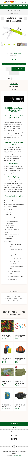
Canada (8, 297)
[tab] (14, 83)
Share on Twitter (12, 78)
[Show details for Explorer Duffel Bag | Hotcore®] (20, 349)
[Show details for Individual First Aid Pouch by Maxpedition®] (20, 395)
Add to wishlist (10, 73)
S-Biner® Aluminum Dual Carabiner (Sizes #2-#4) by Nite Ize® (20, 337)
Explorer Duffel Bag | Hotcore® (20, 359)
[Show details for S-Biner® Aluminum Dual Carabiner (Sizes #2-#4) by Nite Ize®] (20, 326)
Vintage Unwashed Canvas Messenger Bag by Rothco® (19, 383)
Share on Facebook (16, 78)
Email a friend (17, 73)
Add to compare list (14, 73)
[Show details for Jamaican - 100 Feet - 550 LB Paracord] (7, 326)
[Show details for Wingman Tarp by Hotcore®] (7, 372)
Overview (14, 83)
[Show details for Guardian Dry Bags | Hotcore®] (7, 349)
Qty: (3, 68)
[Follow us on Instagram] (12, 446)
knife (16, 297)
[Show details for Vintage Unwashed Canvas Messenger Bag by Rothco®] (20, 372)
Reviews (14, 90)
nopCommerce (17, 455)
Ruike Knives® (17, 53)
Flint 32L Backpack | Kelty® (7, 405)
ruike (8, 300)
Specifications (14, 86)
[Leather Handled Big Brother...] (25, 18)
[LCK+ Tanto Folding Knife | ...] (2, 18)
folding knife (8, 298)
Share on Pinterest (19, 78)
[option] (3, 44)
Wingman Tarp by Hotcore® (6, 382)
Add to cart (18, 68)
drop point (15, 300)
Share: (9, 78)
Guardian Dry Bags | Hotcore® (7, 359)
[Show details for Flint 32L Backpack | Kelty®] (7, 395)
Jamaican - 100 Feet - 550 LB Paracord (7, 336)
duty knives (17, 298)
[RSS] (16, 446)
